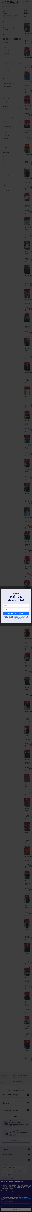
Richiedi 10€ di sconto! (16, 613)
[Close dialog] (29, 591)
